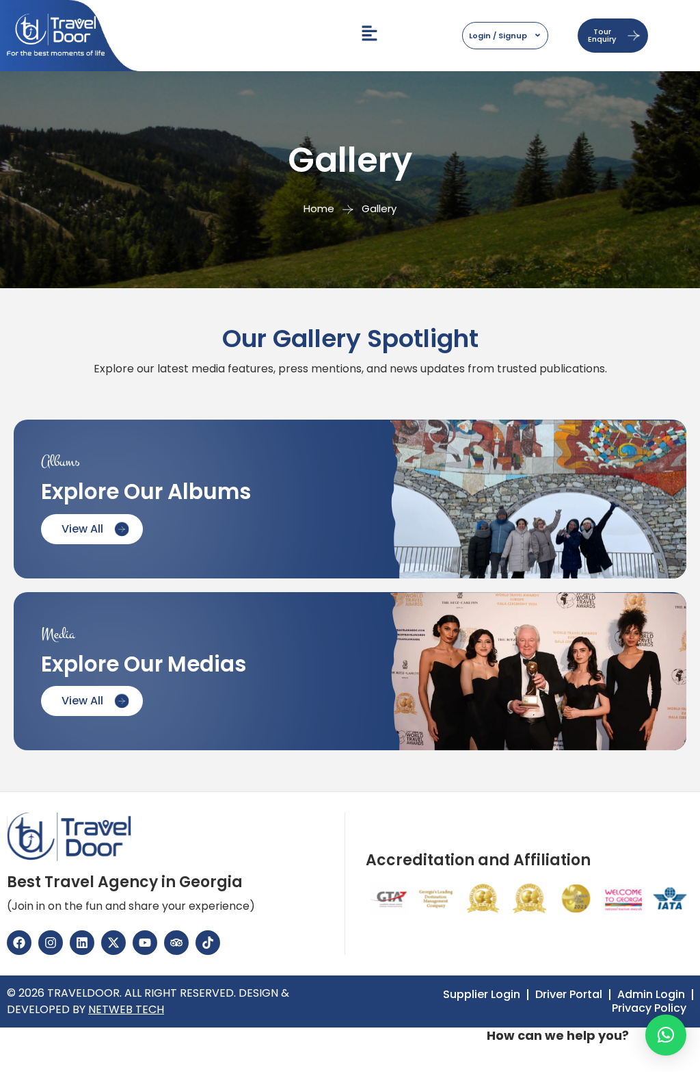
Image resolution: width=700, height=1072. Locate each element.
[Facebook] (19, 942)
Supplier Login (481, 994)
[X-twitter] (113, 942)
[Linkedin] (82, 942)
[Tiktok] (208, 942)
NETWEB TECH (126, 1009)
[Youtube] (145, 942)
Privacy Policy (649, 1008)
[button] (665, 1035)
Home (319, 208)
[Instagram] (50, 942)
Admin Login (651, 994)
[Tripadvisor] (176, 942)
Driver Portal (568, 994)
